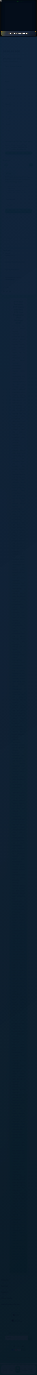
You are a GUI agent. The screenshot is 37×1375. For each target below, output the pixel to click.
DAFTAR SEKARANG (18, 33)
